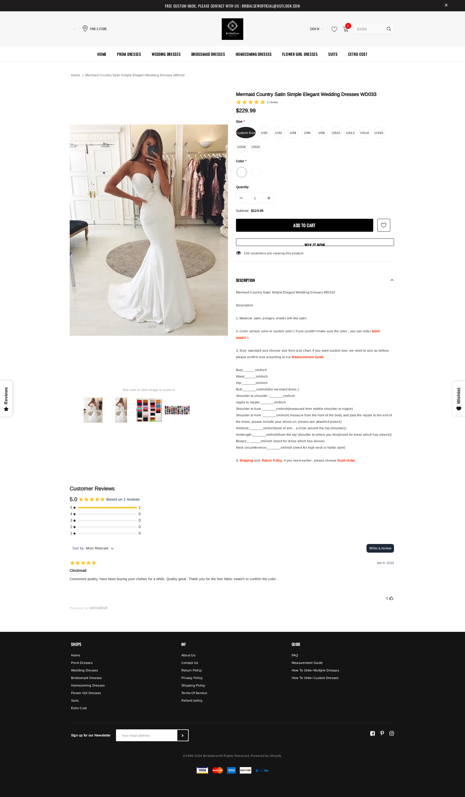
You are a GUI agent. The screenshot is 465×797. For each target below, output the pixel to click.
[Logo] (232, 28)
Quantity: (242, 187)
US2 (278, 133)
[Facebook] (372, 733)
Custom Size (246, 133)
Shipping (246, 460)
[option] (149, 230)
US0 (264, 133)
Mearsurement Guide (308, 357)
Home (75, 75)
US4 (293, 133)
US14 (364, 133)
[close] (446, 5)
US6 (307, 133)
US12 (350, 133)
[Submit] (182, 735)
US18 (241, 147)
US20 (256, 147)
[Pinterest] (382, 733)
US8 (321, 133)
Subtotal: (242, 211)
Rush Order (346, 460)
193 (247, 253)
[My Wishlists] (333, 29)
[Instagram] (391, 733)
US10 (336, 133)
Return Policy (272, 460)
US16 (379, 133)
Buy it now (315, 244)
